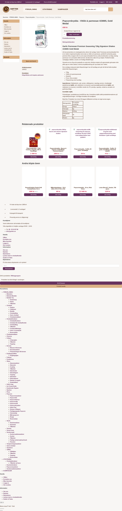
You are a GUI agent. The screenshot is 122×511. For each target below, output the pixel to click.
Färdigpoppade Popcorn (17, 411)
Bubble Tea (10, 298)
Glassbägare (14, 372)
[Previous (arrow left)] (0, 510)
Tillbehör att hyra (15, 463)
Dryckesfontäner (12, 465)
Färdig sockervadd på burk (18, 440)
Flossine (12, 442)
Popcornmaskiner (15, 396)
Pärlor (12, 301)
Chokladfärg (14, 313)
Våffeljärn (13, 451)
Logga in (101, 2)
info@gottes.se (11, 231)
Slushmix (13, 424)
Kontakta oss (94, 2)
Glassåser (13, 376)
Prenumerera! (9, 268)
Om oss (6, 42)
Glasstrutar (13, 371)
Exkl (13, 506)
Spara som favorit (30, 61)
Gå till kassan (61, 283)
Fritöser (9, 357)
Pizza (8, 392)
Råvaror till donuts (16, 347)
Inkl (10, 506)
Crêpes (9, 338)
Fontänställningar (15, 328)
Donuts (9, 346)
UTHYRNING (47, 9)
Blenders (9, 294)
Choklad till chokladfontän (18, 323)
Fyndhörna (10, 359)
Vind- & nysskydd (15, 330)
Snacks (9, 428)
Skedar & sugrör (15, 380)
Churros (9, 336)
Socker (12, 436)
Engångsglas (14, 355)
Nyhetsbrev (7, 46)
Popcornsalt (14, 403)
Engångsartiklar (12, 353)
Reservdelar (14, 332)
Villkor (5, 25)
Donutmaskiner (15, 349)
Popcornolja (14, 401)
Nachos (9, 390)
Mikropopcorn (14, 415)
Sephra (12, 307)
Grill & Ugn (10, 384)
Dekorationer (14, 378)
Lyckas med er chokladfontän (8, 49)
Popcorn (9, 394)
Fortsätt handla (61, 286)
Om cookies (7, 33)
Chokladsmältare (15, 317)
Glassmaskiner (14, 363)
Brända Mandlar (12, 296)
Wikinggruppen (16, 275)
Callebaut (13, 309)
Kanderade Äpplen (13, 388)
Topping (12, 344)
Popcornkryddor (15, 405)
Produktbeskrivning (68, 38)
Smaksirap (13, 299)
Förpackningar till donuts (18, 351)
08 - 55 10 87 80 (13, 229)
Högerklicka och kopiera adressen (33, 75)
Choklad (9, 305)
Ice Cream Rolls (12, 386)
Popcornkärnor (15, 399)
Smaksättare (14, 382)
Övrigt (12, 417)
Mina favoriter (7, 29)
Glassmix (13, 365)
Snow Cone (10, 430)
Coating (12, 367)
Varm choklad (14, 315)
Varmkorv (10, 447)
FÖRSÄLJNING (31, 9)
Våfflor (9, 449)
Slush (8, 420)
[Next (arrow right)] (2, 510)
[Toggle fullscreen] (2, 508)
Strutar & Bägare (15, 409)
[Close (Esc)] (0, 508)
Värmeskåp (13, 413)
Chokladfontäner (12, 319)
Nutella (12, 311)
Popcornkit (13, 397)
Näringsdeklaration (68, 42)
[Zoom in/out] (3, 508)
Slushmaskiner (14, 422)
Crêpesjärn (13, 340)
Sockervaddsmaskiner (17, 434)
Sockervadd (10, 432)
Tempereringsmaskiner (14, 444)
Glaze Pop (13, 407)
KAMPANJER (63, 9)
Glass (8, 361)
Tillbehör (13, 303)
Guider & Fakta (8, 52)
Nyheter (6, 44)
